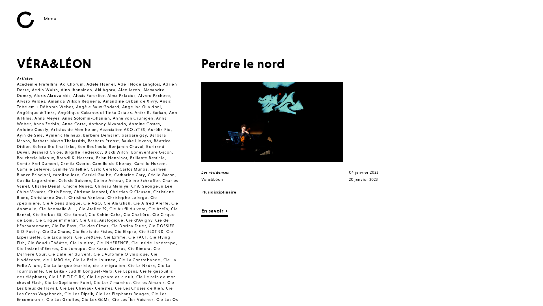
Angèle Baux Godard (97, 107)
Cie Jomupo (73, 248)
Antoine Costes (144, 124)
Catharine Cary (129, 175)
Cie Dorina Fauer (128, 226)
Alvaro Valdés (31, 101)
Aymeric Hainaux (63, 135)
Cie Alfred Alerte (151, 203)
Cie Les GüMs (95, 299)
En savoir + (214, 211)
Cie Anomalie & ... (57, 209)
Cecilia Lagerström (36, 180)
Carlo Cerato (104, 169)
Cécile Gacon (161, 175)
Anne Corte (74, 124)
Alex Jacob (129, 90)
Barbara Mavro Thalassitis (59, 141)
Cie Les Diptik (78, 294)
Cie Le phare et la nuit (110, 277)
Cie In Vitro (82, 243)
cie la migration (109, 265)
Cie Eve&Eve (88, 237)
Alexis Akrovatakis (52, 95)
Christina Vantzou (86, 197)
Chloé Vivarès (31, 192)
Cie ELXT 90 (151, 231)
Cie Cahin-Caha (105, 214)
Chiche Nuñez (77, 186)
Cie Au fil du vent (127, 209)
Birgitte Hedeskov (83, 152)
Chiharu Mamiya (112, 186)
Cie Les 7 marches (112, 282)
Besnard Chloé (47, 152)
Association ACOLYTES (122, 129)
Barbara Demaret (101, 135)
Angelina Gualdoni (141, 107)
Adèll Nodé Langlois (139, 84)
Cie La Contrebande (140, 260)
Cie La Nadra (141, 265)
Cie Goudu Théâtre (47, 243)
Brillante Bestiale (147, 158)
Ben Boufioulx (91, 146)
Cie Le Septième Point (68, 282)
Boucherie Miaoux (35, 158)
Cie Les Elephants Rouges (122, 294)
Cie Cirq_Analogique (102, 220)
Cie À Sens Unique (62, 203)
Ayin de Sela (30, 135)
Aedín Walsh (45, 90)
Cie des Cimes (94, 226)
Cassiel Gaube (96, 175)
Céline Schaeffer (143, 180)
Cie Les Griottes (62, 299)
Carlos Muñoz (134, 169)
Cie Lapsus (126, 271)
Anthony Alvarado (107, 124)
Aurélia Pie (159, 129)
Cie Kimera (139, 248)
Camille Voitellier (70, 169)
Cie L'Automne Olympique (121, 254)
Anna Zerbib (46, 124)
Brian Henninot (112, 158)
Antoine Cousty (32, 129)
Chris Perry (59, 192)
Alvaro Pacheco (154, 95)
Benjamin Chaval (126, 146)
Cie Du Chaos (56, 231)
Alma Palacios (121, 95)
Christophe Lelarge (127, 197)
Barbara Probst (103, 141)
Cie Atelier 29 (93, 209)
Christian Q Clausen (130, 192)
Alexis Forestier (89, 95)
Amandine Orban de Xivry (130, 101)
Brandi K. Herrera (75, 158)
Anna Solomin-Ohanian (86, 118)
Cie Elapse (125, 231)
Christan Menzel (90, 192)
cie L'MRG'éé (56, 260)
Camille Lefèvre (33, 169)
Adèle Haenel (101, 84)
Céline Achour (108, 180)
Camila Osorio (75, 163)
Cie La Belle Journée (94, 260)
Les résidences (215, 172)
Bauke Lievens (136, 141)
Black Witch (116, 152)
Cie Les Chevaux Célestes (86, 288)
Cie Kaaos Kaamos (107, 248)
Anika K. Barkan (150, 112)
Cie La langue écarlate (67, 265)
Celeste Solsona (75, 180)
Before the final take (54, 146)
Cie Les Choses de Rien (139, 288)
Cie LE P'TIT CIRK (66, 277)
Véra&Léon (212, 179)
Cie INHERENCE (113, 243)
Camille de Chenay (112, 163)
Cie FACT (137, 237)
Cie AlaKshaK (117, 203)
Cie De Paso (64, 226)
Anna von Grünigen (133, 118)
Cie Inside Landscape (154, 243)
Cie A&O (92, 203)
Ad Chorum (72, 84)
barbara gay (134, 135)
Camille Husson (150, 163)
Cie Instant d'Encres (37, 248)
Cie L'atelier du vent (69, 254)
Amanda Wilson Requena (74, 101)
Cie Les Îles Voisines (133, 299)
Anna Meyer (47, 118)
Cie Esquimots (58, 237)
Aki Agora (105, 90)
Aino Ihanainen (76, 90)
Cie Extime (115, 237)
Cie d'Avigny (139, 220)
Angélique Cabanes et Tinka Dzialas (95, 112)
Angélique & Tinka (36, 112)
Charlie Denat (46, 186)
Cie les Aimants (149, 282)
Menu (50, 18)
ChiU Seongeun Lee (152, 186)
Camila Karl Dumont (37, 163)
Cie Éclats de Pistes (92, 231)
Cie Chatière (137, 214)
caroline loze (66, 175)
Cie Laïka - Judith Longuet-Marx (79, 271)
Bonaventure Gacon (151, 152)
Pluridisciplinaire (218, 192)
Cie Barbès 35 (47, 214)
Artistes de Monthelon (74, 129)
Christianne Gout (48, 197)
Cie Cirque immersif (56, 220)
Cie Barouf (75, 214)
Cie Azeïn (158, 209)
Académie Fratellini (37, 84)
